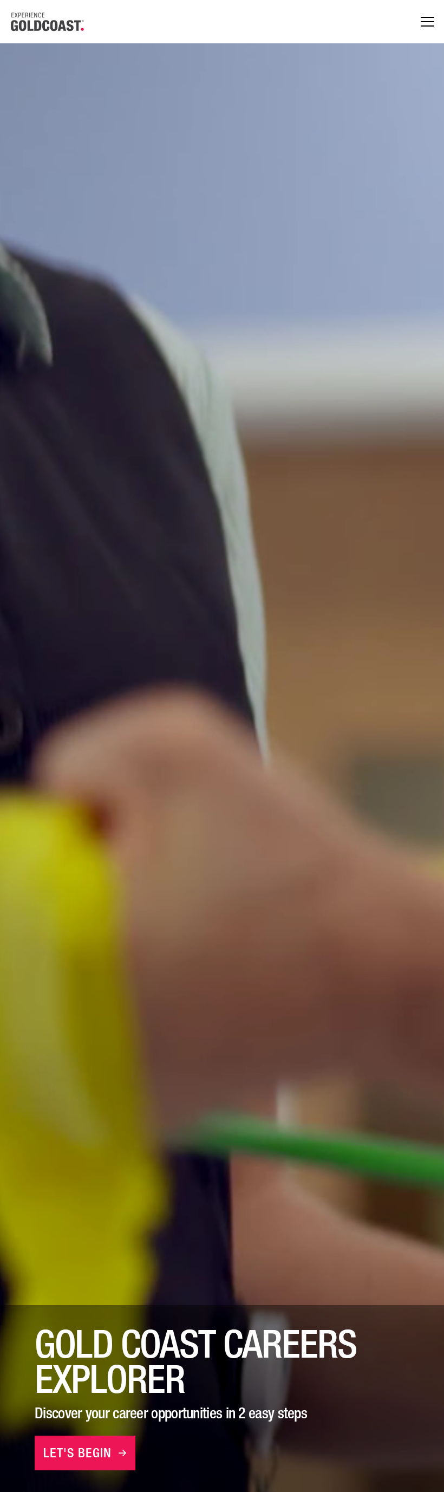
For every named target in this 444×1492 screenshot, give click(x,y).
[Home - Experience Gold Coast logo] (48, 21)
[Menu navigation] (427, 22)
